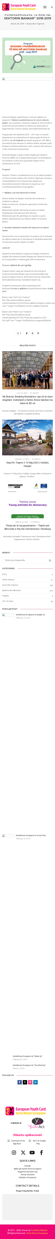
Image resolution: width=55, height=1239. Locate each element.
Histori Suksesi (8, 580)
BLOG (4, 574)
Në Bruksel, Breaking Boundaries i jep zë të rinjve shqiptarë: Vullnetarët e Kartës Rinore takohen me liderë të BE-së (27, 400)
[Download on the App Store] (17, 1142)
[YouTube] (32, 1152)
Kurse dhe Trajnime (35, 24)
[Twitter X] (23, 1152)
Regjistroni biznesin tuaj (27, 1172)
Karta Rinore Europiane (37, 1233)
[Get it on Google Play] (38, 1142)
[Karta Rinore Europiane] (20, 7)
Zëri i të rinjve (7, 601)
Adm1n (36, 393)
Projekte (5, 596)
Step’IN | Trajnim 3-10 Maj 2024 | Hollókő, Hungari (27, 464)
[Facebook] (41, 1152)
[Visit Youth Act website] (36, 1123)
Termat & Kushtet (27, 1175)
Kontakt (27, 1166)
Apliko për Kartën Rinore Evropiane (27, 1169)
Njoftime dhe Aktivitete (11, 590)
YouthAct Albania (39, 1230)
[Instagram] (13, 1152)
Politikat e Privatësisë (27, 1178)
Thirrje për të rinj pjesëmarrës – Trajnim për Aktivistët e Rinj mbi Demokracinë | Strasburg (27, 527)
